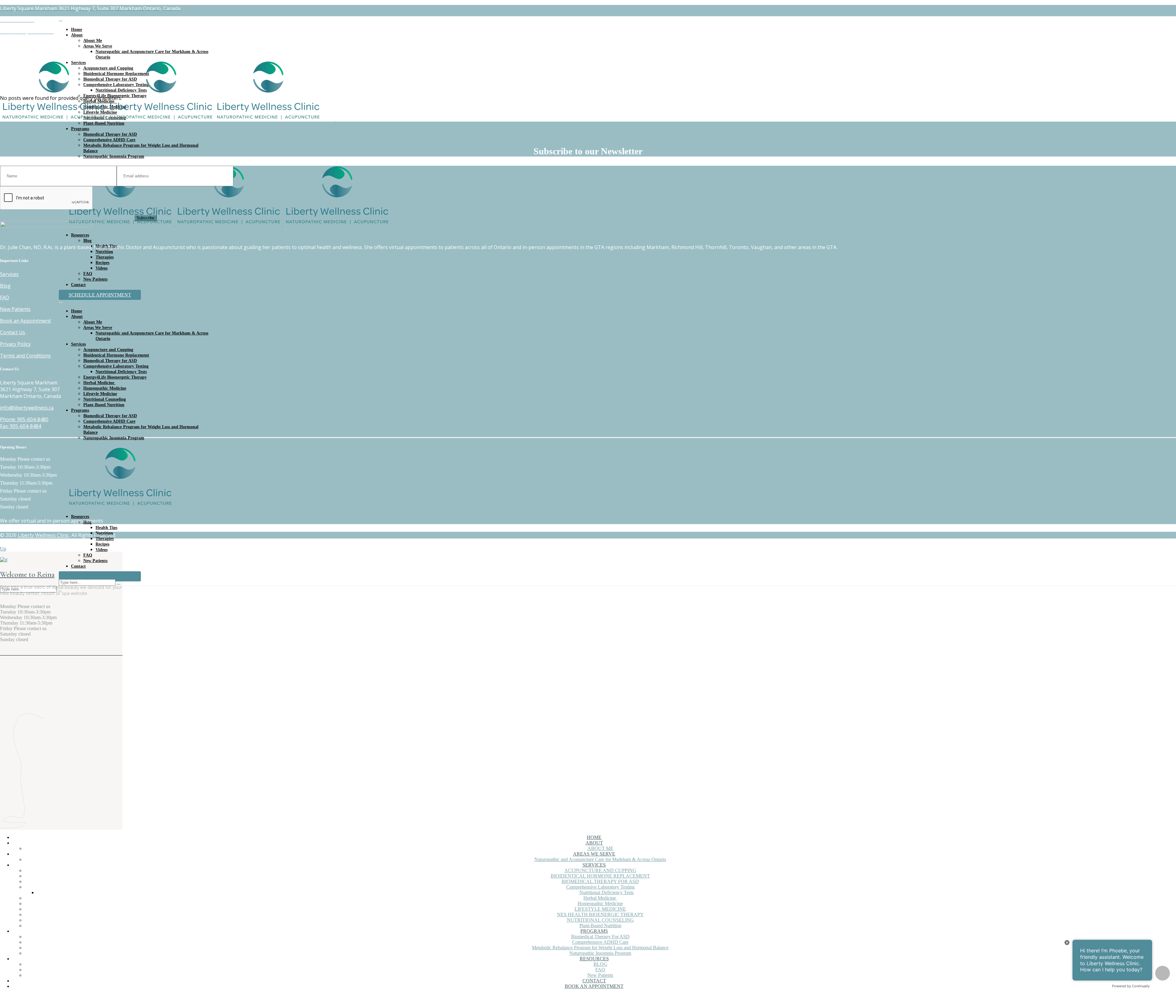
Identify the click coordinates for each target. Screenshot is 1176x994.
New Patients (15, 309)
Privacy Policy (15, 344)
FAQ (4, 297)
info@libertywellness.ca (27, 407)
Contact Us (12, 332)
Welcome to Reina (27, 574)
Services (9, 274)
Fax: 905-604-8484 (20, 426)
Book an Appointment (25, 320)
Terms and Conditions (25, 355)
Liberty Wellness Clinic (43, 535)
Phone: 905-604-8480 (24, 419)
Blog (5, 285)
